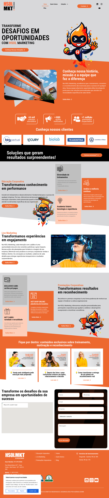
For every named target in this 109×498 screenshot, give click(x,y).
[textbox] (79, 416)
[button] (7, 366)
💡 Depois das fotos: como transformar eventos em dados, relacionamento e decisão (54, 374)
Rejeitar (22, 491)
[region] (22, 485)
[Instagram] (101, 4)
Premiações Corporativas (43, 460)
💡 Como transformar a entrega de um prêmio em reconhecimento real (87, 374)
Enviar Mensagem (64, 440)
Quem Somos (54, 4)
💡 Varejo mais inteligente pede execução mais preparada (22, 374)
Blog (45, 8)
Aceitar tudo (32, 491)
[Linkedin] (97, 4)
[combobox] (81, 416)
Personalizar (11, 491)
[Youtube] (99, 8)
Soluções (63, 4)
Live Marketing (40, 457)
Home (45, 4)
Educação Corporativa (43, 453)
